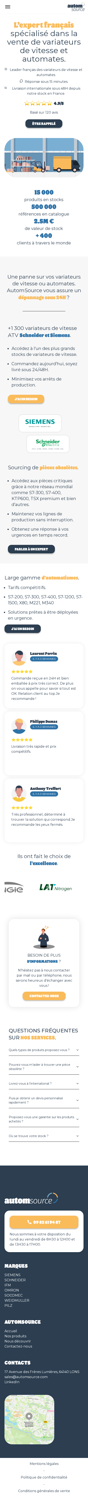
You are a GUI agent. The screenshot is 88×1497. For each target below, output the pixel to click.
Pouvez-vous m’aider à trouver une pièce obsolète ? (39, 1067)
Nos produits (15, 1336)
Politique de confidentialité (44, 1477)
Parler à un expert (31, 549)
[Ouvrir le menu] (7, 7)
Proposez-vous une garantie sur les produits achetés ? (41, 1119)
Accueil (10, 1331)
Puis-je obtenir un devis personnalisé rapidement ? (36, 1100)
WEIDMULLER (16, 1300)
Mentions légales (44, 1464)
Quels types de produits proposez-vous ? (39, 1050)
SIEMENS (12, 1275)
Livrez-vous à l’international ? (30, 1083)
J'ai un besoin (26, 399)
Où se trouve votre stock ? (28, 1136)
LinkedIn (11, 1382)
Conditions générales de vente (44, 1491)
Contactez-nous (44, 996)
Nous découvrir (17, 1341)
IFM (7, 1285)
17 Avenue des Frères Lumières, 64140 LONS (41, 1372)
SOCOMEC (13, 1295)
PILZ (8, 1306)
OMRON (11, 1290)
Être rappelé (44, 123)
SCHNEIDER (15, 1280)
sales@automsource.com (26, 1377)
